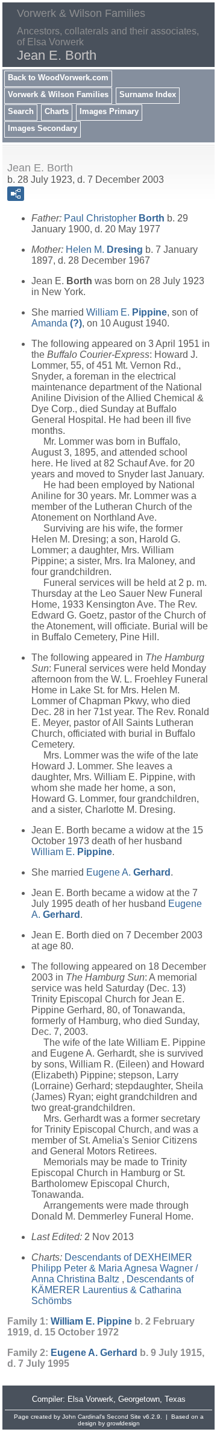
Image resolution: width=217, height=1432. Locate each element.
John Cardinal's (83, 1416)
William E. (126, 312)
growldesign (123, 1423)
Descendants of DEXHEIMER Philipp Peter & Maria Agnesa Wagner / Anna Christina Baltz (114, 1268)
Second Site (124, 1416)
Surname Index (147, 94)
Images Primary (109, 111)
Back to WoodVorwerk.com (58, 77)
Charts (57, 111)
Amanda (56, 323)
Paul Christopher (114, 218)
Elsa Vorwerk (90, 1399)
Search (21, 111)
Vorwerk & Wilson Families (58, 94)
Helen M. (104, 249)
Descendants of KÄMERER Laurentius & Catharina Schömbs (112, 1290)
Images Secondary (42, 128)
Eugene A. (128, 872)
